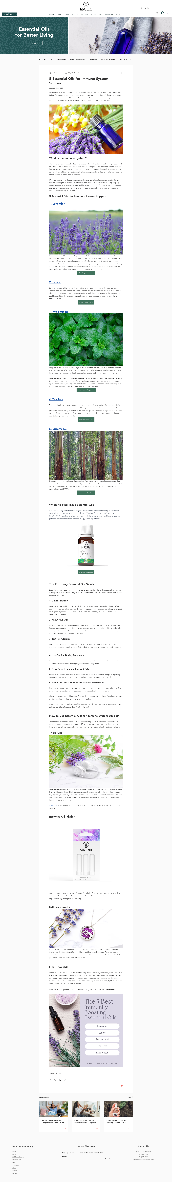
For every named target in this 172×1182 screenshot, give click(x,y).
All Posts (42, 59)
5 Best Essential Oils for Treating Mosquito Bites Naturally (116, 1121)
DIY (51, 59)
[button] (9, 14)
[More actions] (121, 73)
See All (130, 1097)
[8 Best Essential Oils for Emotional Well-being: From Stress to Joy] (86, 1109)
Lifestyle (93, 59)
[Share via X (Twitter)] (55, 1080)
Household (61, 59)
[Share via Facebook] (50, 1080)
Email (64, 1156)
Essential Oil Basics (78, 59)
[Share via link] (65, 1080)
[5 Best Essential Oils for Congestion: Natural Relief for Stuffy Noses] (53, 1109)
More (122, 59)
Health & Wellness (108, 59)
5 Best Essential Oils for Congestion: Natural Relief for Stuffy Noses (53, 1121)
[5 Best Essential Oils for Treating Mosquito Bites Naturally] (118, 1109)
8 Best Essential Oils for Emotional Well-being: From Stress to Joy (86, 1121)
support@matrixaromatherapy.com (143, 1159)
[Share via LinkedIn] (60, 1080)
